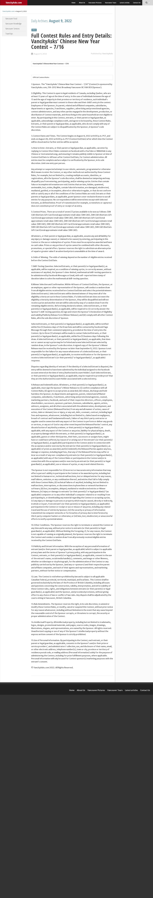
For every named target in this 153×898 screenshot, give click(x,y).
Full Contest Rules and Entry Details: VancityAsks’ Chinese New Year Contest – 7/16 (71, 41)
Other (34, 30)
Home (73, 3)
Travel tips (9, 33)
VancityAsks (107, 54)
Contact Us (136, 3)
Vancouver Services (12, 28)
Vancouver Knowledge (13, 23)
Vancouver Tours (110, 3)
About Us (82, 3)
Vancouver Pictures (95, 3)
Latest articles (124, 3)
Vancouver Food (11, 18)
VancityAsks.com (14, 2)
